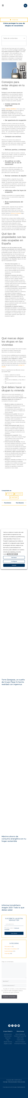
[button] (3, 5)
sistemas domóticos (11, 108)
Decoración (8, 946)
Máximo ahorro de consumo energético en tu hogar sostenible (14, 838)
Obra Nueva (20, 1031)
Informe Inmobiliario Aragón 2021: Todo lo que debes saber (13, 907)
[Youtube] (19, 1025)
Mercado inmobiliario (11, 949)
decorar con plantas (16, 213)
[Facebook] (9, 1025)
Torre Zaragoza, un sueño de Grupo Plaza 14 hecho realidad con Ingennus (13, 682)
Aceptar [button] (14, 565)
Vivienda (15, 20)
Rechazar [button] (14, 557)
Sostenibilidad (9, 951)
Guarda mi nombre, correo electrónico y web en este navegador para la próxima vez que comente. (14, 990)
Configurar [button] (14, 561)
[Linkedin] (15, 1025)
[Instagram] (12, 1025)
